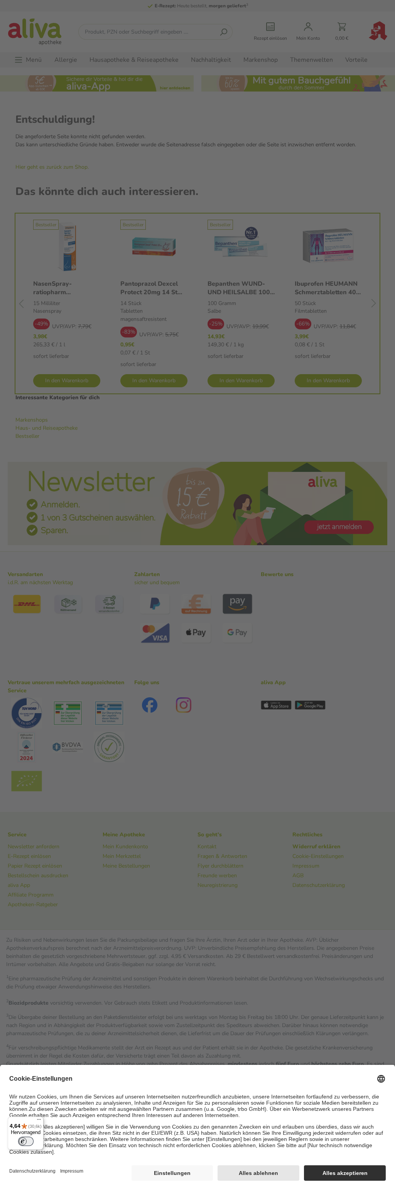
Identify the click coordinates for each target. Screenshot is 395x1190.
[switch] (26, 1141)
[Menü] (39, 1121)
